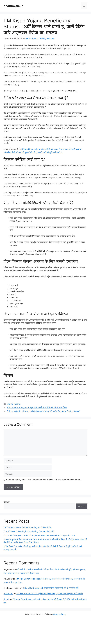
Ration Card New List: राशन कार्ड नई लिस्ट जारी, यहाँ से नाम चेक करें (50, 588)
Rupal (6, 599)
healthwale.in (13, 6)
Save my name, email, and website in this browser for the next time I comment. (44, 479)
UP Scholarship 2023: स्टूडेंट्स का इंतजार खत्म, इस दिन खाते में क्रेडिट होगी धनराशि (49, 593)
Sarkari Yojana (13, 404)
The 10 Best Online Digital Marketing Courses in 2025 (29, 531)
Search (7, 502)
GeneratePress (59, 614)
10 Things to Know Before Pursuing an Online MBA (28, 527)
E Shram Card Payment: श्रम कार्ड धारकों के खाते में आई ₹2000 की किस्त (37, 407)
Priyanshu (8, 593)
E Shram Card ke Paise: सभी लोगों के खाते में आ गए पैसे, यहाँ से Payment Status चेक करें (43, 411)
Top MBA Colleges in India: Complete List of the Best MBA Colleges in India (39, 535)
